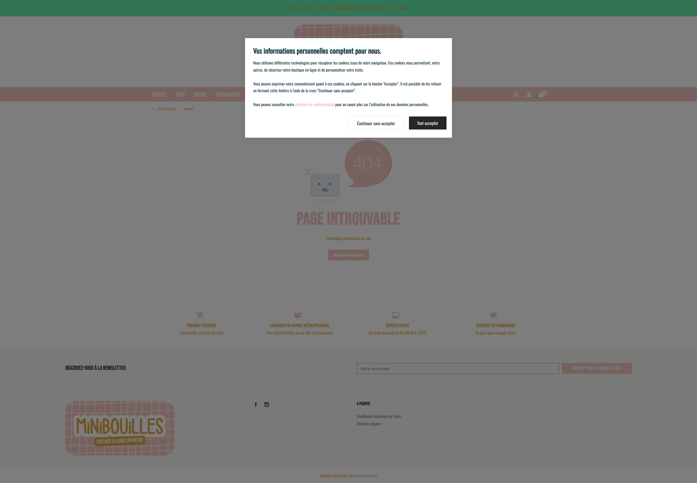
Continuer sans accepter (376, 123)
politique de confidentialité (314, 104)
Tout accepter (427, 123)
